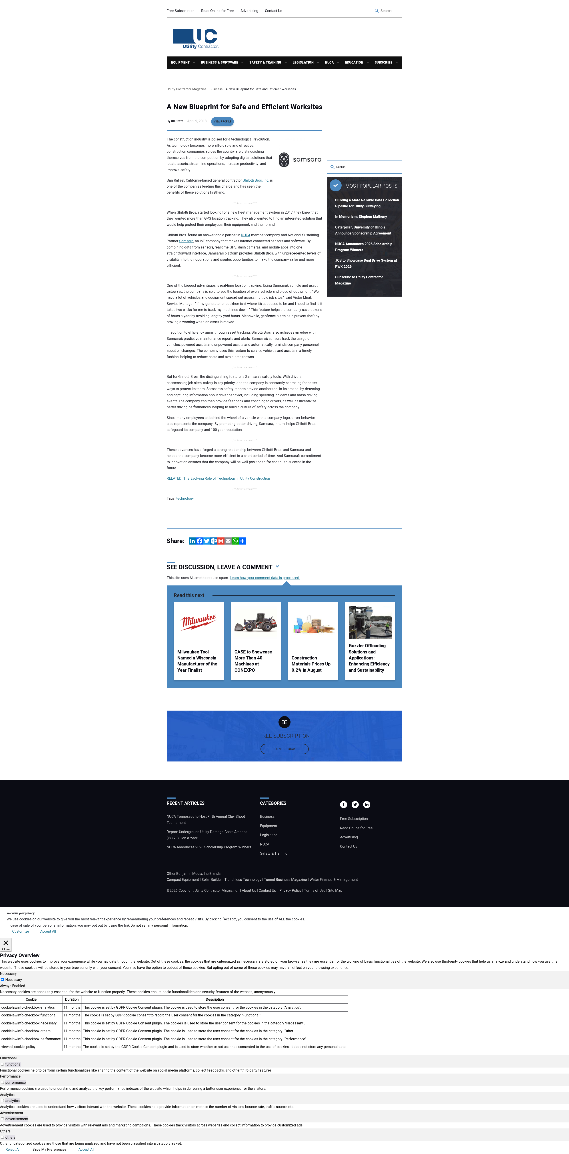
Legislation (303, 62)
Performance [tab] (10, 1076)
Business (267, 816)
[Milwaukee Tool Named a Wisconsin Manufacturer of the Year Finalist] (198, 622)
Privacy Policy (290, 890)
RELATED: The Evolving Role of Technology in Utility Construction (218, 478)
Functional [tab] (8, 1058)
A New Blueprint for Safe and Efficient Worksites (244, 107)
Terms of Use (314, 890)
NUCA (329, 62)
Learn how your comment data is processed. (265, 578)
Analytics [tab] (7, 1095)
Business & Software (219, 62)
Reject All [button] (13, 1149)
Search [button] (377, 11)
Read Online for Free (217, 11)
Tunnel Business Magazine (285, 879)
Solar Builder (212, 879)
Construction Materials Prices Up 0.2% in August (311, 664)
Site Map (335, 890)
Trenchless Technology (242, 879)
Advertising (249, 11)
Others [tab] (5, 1131)
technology (185, 498)
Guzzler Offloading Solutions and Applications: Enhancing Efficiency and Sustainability (369, 658)
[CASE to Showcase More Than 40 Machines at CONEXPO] (255, 622)
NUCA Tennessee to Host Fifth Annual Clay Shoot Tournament (206, 819)
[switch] (2, 1064)
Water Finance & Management (334, 879)
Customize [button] (20, 931)
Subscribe (384, 62)
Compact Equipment (183, 879)
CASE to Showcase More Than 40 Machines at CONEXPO (253, 661)
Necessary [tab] (8, 973)
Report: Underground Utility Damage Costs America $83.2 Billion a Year (207, 835)
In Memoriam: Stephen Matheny (361, 216)
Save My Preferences (49, 1149)
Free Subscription (180, 11)
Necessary (13, 979)
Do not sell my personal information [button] (158, 925)
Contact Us (273, 11)
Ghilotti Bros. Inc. (255, 180)
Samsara (186, 241)
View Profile (222, 122)
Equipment (180, 62)
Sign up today (285, 749)
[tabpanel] (284, 1020)
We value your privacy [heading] (20, 913)
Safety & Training (265, 62)
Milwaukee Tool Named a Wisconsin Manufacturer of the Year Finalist (197, 661)
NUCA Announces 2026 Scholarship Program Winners (209, 847)
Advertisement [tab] (11, 1113)
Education (354, 62)
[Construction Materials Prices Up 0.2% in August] (313, 622)
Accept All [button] (48, 931)
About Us (249, 890)
